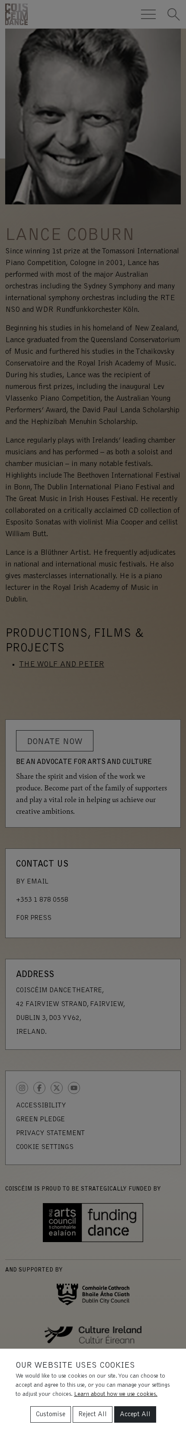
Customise (50, 1414)
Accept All (135, 1414)
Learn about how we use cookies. (115, 1394)
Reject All (92, 1414)
